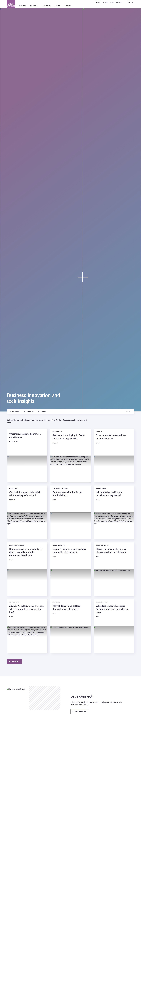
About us (119, 2)
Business (98, 2)
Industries (33, 6)
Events (112, 2)
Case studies (46, 6)
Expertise (22, 6)
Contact (67, 6)
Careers (105, 2)
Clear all (128, 411)
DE (133, 2)
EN (129, 2)
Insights (57, 6)
